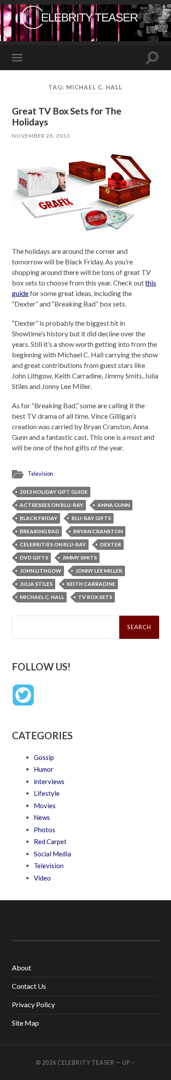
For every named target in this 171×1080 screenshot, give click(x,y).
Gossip (44, 757)
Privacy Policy (33, 1004)
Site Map (25, 1023)
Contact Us (29, 986)
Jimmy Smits (79, 557)
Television (40, 473)
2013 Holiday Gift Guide (54, 491)
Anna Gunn (113, 505)
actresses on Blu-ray (51, 505)
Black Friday (38, 518)
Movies (45, 805)
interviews (49, 781)
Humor (43, 769)
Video (42, 878)
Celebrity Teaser (85, 1062)
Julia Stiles (36, 584)
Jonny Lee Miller (98, 570)
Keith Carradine (91, 584)
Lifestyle (47, 793)
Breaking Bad (39, 531)
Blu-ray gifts (91, 518)
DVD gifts (34, 557)
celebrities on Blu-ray (53, 544)
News (42, 817)
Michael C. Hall (42, 597)
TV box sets (95, 597)
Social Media (52, 854)
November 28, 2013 (41, 135)
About (21, 967)
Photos (44, 830)
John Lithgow (40, 570)
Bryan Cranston (98, 531)
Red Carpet (50, 841)
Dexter (110, 544)
